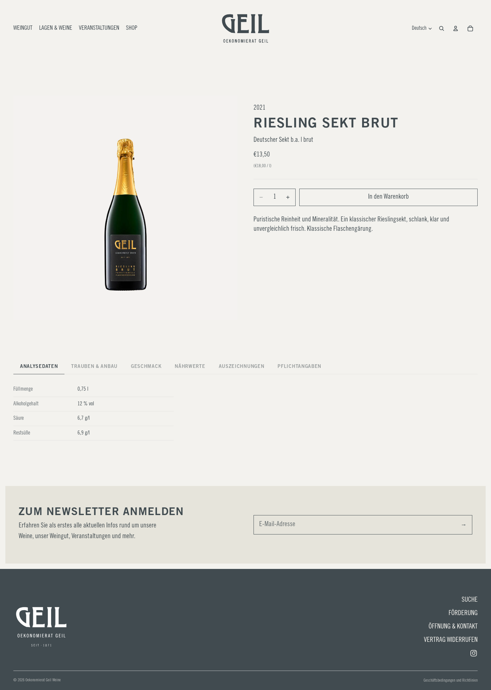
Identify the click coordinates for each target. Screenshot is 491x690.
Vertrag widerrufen (451, 640)
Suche (470, 600)
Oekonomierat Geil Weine (43, 680)
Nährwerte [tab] (190, 367)
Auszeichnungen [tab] (242, 367)
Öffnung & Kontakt (453, 627)
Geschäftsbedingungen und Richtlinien (451, 681)
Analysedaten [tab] (39, 367)
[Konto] (455, 28)
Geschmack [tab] (146, 367)
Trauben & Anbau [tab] (94, 367)
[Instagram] (474, 653)
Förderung (463, 613)
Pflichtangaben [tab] (299, 367)
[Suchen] (441, 28)
